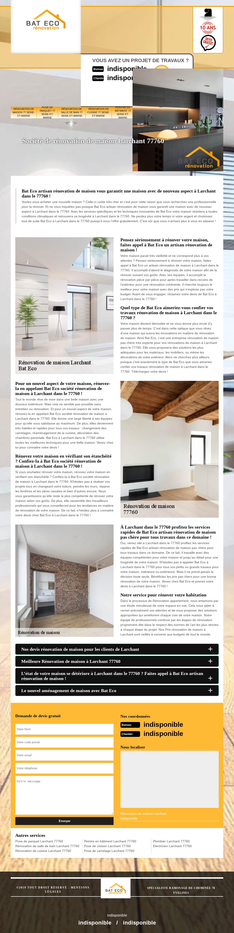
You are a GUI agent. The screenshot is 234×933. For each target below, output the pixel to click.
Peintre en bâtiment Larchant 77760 (110, 841)
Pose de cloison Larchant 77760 (107, 846)
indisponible (163, 724)
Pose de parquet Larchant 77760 (39, 841)
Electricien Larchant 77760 (172, 846)
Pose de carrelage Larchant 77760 (109, 851)
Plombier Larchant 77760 (171, 841)
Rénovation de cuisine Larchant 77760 (43, 851)
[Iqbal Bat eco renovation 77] (120, 884)
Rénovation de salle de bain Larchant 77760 (47, 846)
